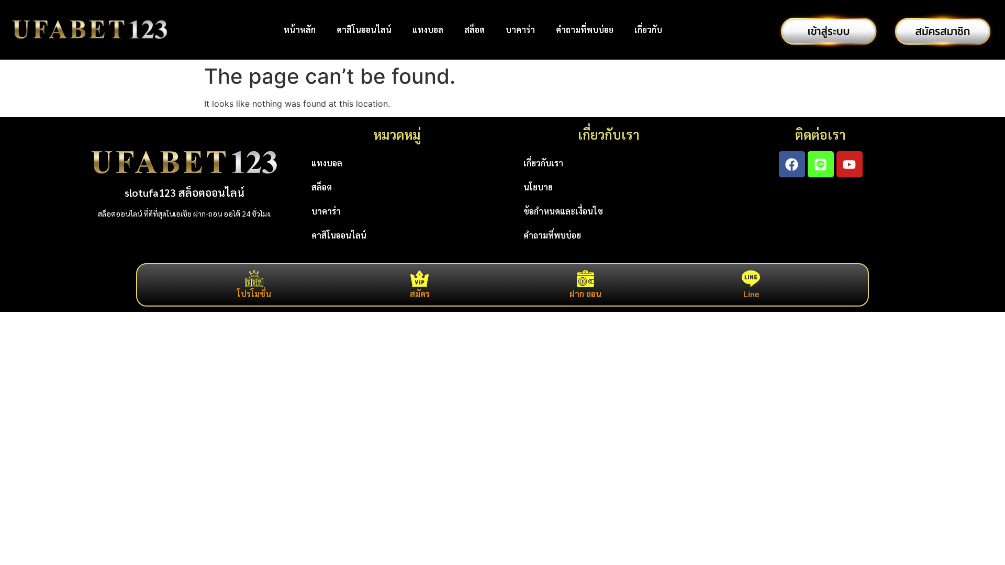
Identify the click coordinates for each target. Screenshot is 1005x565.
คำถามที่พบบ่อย (584, 29)
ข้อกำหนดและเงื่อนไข (563, 211)
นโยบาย (538, 187)
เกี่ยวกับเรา (543, 162)
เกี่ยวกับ (648, 29)
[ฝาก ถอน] (585, 278)
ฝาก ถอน (585, 293)
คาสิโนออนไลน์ (364, 29)
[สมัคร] (419, 278)
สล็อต (474, 29)
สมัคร (420, 293)
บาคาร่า (520, 29)
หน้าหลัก (300, 29)
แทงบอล (427, 29)
